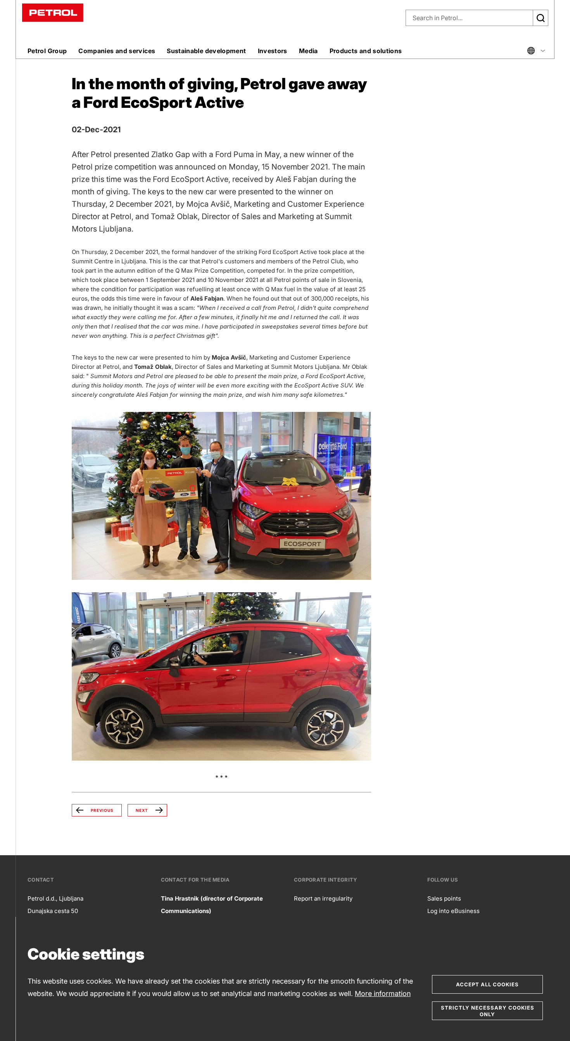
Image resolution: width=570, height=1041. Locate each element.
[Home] (52, 12)
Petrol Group (47, 51)
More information (383, 993)
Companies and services (116, 51)
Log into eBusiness (453, 911)
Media (308, 51)
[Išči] (540, 18)
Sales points (444, 898)
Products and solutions (366, 51)
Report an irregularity (323, 898)
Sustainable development (206, 51)
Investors (272, 51)
